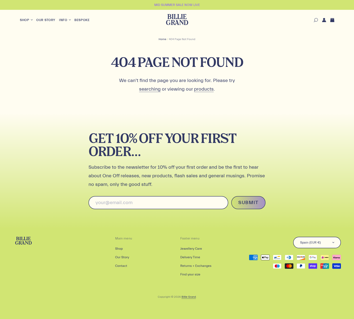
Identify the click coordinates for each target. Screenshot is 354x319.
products (204, 89)
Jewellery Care (191, 248)
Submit (248, 202)
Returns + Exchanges (195, 266)
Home (162, 39)
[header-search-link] (314, 20)
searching (150, 89)
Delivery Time (190, 257)
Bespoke (82, 20)
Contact (121, 266)
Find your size (190, 274)
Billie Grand (177, 20)
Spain (310, 242)
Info (63, 20)
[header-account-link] (322, 20)
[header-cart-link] (330, 20)
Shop (25, 20)
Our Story (45, 20)
